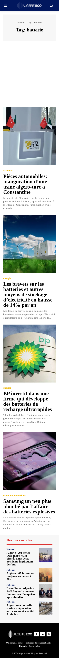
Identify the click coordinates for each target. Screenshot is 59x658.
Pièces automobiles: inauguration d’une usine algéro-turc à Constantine (25, 184)
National (7, 170)
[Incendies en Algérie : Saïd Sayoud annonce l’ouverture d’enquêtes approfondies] (45, 591)
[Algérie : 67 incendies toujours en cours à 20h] (45, 575)
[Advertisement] (29, 76)
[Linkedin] (42, 634)
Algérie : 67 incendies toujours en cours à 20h (20, 576)
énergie (7, 278)
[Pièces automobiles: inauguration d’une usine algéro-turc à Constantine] (29, 136)
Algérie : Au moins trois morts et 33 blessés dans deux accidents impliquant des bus (20, 558)
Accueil (21, 22)
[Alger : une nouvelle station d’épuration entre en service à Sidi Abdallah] (45, 608)
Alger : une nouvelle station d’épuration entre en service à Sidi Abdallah (20, 610)
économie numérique (14, 495)
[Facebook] (36, 634)
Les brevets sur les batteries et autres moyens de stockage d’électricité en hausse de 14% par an (27, 294)
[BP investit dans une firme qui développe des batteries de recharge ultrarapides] (29, 354)
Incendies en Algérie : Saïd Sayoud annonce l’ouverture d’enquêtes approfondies (21, 593)
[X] (49, 634)
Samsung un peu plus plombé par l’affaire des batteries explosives (29, 506)
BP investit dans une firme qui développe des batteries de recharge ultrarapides (27, 401)
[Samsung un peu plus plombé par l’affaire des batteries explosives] (29, 461)
